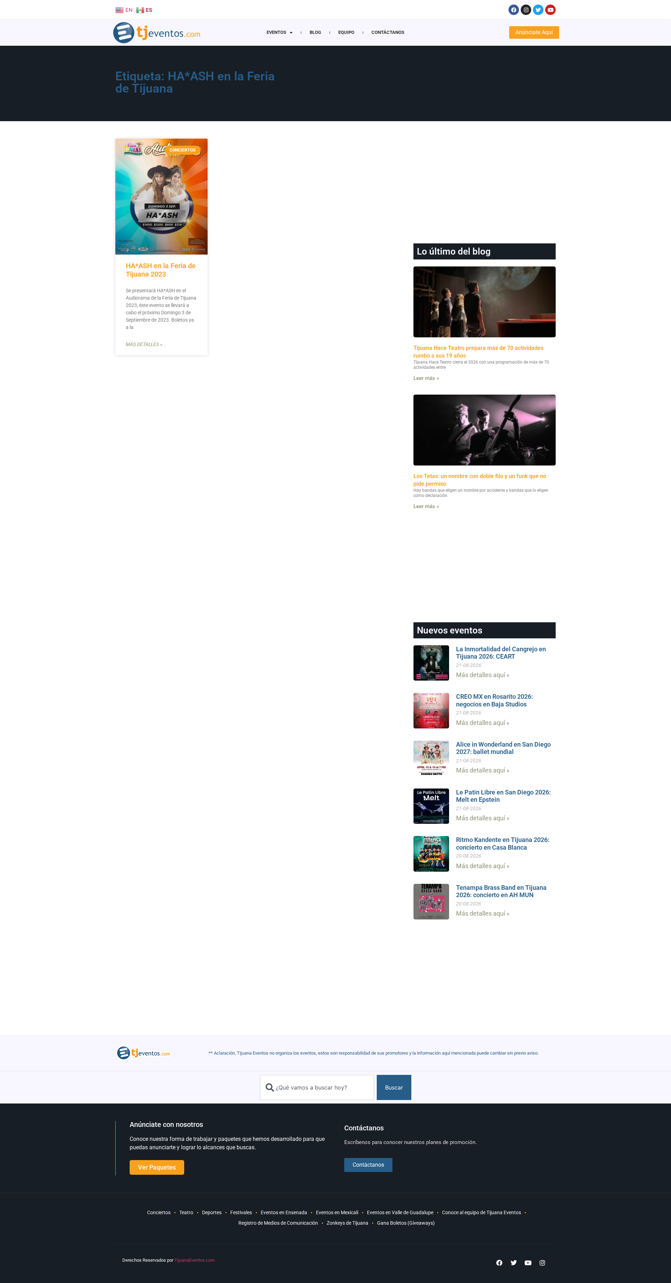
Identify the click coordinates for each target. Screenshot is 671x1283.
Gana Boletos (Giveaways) (406, 1223)
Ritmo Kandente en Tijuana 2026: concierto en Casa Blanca (502, 843)
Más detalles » (144, 344)
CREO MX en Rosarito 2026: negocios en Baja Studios (494, 700)
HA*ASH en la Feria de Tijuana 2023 (161, 270)
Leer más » (426, 378)
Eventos (276, 32)
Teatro (186, 1212)
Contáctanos (387, 32)
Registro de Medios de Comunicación (278, 1223)
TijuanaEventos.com (194, 1260)
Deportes (212, 1212)
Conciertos (159, 1212)
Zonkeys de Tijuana (347, 1223)
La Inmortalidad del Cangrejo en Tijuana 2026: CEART (501, 652)
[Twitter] (538, 10)
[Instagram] (526, 10)
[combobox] (317, 1087)
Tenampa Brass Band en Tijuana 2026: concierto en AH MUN (501, 891)
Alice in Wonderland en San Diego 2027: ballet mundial (503, 748)
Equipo (346, 32)
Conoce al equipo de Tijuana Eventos (481, 1212)
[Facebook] (513, 10)
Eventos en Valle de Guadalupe (400, 1212)
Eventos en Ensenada (284, 1212)
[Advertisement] (420, 86)
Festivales (241, 1212)
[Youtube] (550, 10)
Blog (315, 32)
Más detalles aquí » (482, 675)
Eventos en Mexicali (337, 1212)
